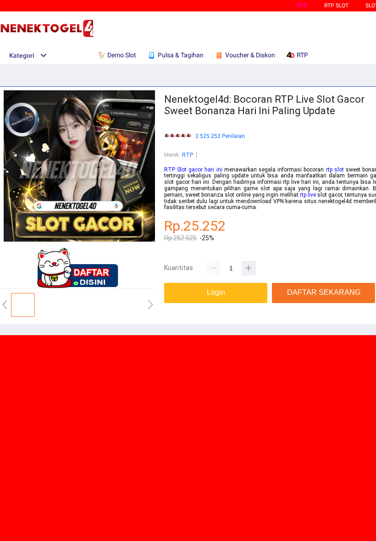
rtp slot (335, 169)
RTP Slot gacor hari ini (193, 169)
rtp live (308, 195)
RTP (302, 5)
